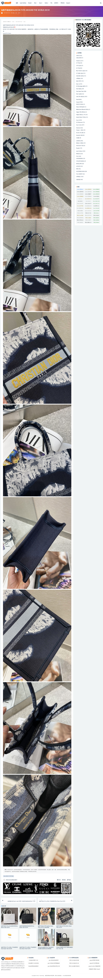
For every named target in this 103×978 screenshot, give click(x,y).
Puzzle (77, 148)
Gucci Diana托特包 (96, 208)
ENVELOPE (79, 163)
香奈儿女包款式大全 (74, 963)
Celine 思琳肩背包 (80, 194)
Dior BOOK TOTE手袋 (8, 876)
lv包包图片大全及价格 (33, 963)
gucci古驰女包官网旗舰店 (54, 963)
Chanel (77, 60)
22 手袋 (78, 68)
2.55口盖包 (78, 65)
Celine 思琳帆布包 (96, 189)
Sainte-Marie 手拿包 (81, 117)
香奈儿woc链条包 (80, 215)
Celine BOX (79, 57)
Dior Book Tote (19, 21)
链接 (69, 879)
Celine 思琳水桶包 (88, 192)
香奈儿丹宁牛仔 (88, 215)
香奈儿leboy (96, 213)
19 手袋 (78, 63)
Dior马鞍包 (88, 208)
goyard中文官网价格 (94, 963)
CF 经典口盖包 (79, 73)
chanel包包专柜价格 (67, 975)
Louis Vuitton (23, 3)
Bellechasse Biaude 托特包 (82, 109)
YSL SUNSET (79, 174)
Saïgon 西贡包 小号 (80, 114)
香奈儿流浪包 (96, 220)
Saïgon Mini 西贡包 (80, 112)
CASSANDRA (79, 158)
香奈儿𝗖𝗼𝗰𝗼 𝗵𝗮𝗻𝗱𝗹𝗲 (96, 223)
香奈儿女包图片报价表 (74, 966)
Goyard (78, 102)
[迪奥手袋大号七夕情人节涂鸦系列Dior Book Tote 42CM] (28, 940)
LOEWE (78, 140)
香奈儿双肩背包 (80, 218)
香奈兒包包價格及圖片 (11, 879)
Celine (77, 55)
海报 (64, 879)
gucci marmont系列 (88, 211)
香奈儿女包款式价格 (74, 960)
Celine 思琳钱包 (88, 196)
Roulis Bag (42, 975)
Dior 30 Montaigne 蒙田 (80, 199)
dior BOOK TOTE (80, 201)
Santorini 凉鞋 (79, 135)
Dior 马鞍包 (80, 208)
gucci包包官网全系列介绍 (54, 966)
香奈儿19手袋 (80, 213)
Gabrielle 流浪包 (80, 75)
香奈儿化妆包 (96, 215)
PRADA (62, 3)
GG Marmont (79, 122)
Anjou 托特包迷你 (80, 106)
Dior (13, 21)
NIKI (77, 168)
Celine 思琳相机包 (96, 192)
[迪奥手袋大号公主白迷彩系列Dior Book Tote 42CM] (9, 916)
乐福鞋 (77, 137)
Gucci (77, 120)
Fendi (77, 99)
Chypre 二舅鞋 (79, 130)
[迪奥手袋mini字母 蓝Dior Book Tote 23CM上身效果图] (46, 916)
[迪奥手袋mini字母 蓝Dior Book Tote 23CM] (64, 916)
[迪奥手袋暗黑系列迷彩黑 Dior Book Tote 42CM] (28, 916)
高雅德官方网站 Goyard (94, 969)
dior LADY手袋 (80, 206)
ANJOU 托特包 (79, 104)
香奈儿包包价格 (58, 975)
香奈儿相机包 (80, 223)
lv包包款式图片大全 (33, 960)
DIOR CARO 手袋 (88, 204)
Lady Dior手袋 (96, 211)
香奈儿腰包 (88, 222)
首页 (17, 3)
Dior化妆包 (88, 205)
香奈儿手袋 (80, 220)
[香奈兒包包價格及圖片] (2, 13)
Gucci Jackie (80, 211)
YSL (51, 3)
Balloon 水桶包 (79, 143)
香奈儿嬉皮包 (96, 218)
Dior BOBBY (88, 198)
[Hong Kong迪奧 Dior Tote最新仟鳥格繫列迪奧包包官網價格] (46, 937)
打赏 (59, 879)
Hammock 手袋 (79, 145)
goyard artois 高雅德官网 (94, 966)
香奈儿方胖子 (88, 220)
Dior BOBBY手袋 (96, 199)
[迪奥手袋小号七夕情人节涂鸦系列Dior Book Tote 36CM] (9, 940)
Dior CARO (96, 201)
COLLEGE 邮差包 (80, 161)
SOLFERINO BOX (80, 171)
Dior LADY (96, 203)
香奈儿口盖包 (88, 218)
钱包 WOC (78, 81)
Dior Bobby (79, 88)
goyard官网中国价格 (94, 960)
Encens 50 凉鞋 (79, 132)
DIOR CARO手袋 (80, 204)
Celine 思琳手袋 (80, 192)
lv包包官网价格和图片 (33, 966)
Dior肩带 (96, 205)
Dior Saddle (79, 94)
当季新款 (78, 78)
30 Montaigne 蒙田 (80, 86)
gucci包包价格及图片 (54, 960)
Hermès (78, 128)
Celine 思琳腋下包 (88, 194)
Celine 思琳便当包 (88, 189)
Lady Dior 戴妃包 (80, 96)
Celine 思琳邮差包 (80, 196)
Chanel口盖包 (96, 196)
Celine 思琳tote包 (80, 189)
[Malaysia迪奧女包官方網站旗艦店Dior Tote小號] (64, 937)
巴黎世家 (78, 179)
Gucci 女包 (78, 125)
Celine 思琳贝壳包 (96, 194)
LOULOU (78, 166)
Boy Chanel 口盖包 (80, 70)
